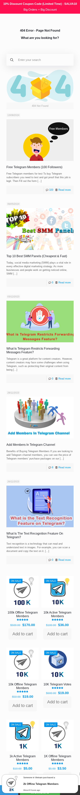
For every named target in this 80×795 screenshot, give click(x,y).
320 (51, 189)
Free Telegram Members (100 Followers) (34, 167)
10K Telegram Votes (57, 684)
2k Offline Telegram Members (40, 783)
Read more (64, 189)
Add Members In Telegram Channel (30, 444)
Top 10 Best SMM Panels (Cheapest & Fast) (36, 256)
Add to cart (22, 633)
